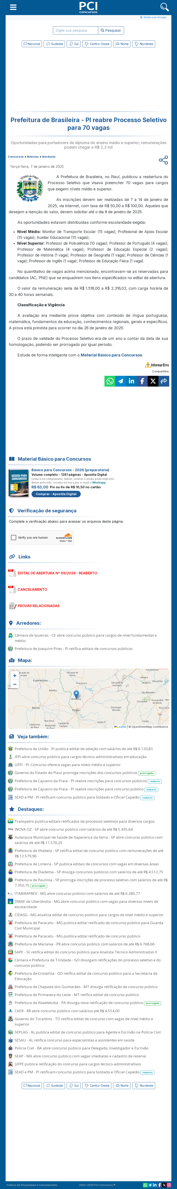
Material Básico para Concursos (111, 355)
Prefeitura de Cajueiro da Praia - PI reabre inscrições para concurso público (85, 788)
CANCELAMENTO (32, 589)
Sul (76, 44)
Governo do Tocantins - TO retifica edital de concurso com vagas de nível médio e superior (84, 1021)
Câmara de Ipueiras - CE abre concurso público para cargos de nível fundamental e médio (86, 638)
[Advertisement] (53, 80)
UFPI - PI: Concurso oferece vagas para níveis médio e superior (68, 764)
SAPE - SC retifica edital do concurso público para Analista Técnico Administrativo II (86, 952)
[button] (13, 7)
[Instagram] (169, 1185)
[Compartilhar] (163, 381)
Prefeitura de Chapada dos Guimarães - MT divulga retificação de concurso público (86, 986)
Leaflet (121, 726)
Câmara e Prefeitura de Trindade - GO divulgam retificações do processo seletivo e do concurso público (88, 962)
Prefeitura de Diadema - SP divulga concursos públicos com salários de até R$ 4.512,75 (89, 871)
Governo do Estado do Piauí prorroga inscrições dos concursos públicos (84, 772)
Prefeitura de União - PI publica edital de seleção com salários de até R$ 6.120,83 (84, 748)
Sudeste (56, 44)
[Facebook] (159, 1185)
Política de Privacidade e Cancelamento (32, 1185)
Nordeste (146, 44)
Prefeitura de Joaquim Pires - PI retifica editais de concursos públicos (74, 648)
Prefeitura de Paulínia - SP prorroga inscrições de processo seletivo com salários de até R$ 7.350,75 (91, 882)
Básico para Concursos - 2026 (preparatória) (70, 470)
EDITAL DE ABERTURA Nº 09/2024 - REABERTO (57, 573)
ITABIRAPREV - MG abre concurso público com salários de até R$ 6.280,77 (77, 893)
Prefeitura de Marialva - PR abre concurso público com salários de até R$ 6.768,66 (85, 944)
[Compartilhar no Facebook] (142, 381)
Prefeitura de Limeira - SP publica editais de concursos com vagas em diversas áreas (87, 863)
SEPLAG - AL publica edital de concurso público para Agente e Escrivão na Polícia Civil (88, 1032)
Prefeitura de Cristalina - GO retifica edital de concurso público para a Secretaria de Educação (86, 976)
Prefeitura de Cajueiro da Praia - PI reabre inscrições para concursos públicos (87, 780)
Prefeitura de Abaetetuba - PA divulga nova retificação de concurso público (87, 1002)
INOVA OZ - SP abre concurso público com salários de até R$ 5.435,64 (74, 829)
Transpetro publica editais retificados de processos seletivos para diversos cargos (85, 821)
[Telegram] (150, 1185)
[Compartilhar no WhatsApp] (109, 381)
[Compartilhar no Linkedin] (131, 381)
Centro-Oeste (99, 44)
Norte (124, 44)
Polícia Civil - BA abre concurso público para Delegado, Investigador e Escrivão (82, 1048)
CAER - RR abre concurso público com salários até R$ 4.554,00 (67, 1010)
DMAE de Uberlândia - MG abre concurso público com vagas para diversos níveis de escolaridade (86, 904)
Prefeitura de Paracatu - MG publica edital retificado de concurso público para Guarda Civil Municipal (89, 925)
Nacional (33, 44)
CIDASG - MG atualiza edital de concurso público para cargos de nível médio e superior (89, 914)
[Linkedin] (154, 1185)
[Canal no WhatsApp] (145, 1185)
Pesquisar (112, 30)
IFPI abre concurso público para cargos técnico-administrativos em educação (81, 756)
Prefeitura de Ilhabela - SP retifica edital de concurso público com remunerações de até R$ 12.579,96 (89, 853)
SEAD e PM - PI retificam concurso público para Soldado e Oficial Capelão (84, 797)
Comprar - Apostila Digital (56, 494)
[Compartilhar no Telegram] (120, 381)
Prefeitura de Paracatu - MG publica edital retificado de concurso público (77, 936)
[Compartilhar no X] (153, 381)
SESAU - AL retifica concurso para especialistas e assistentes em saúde (74, 1040)
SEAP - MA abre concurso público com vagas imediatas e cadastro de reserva (80, 1056)
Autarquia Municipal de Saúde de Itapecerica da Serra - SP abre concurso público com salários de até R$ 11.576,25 (89, 840)
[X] (164, 1185)
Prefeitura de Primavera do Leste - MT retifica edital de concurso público (77, 994)
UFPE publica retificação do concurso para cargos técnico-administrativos (78, 1064)
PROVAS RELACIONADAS (39, 606)
